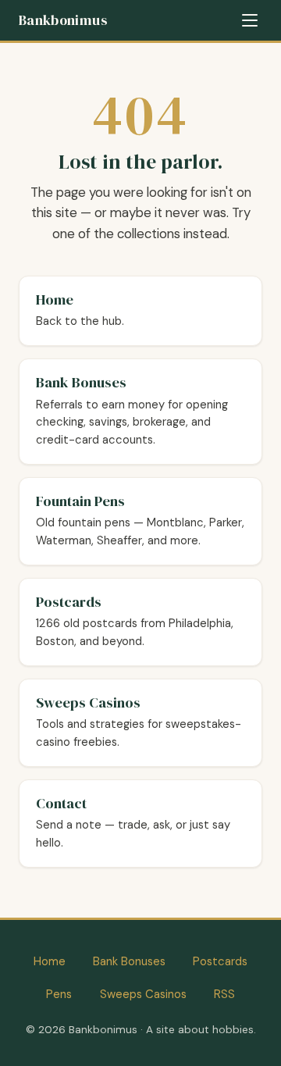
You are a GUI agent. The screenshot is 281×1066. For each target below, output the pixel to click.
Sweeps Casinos (143, 994)
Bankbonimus (63, 20)
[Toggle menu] (249, 20)
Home (50, 961)
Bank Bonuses (129, 961)
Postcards (220, 961)
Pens (59, 994)
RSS (224, 994)
